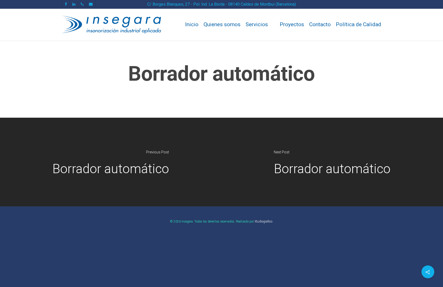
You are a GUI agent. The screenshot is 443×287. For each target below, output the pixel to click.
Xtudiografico (263, 221)
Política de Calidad (358, 24)
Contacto (320, 24)
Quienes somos (222, 24)
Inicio (191, 24)
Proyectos (292, 24)
